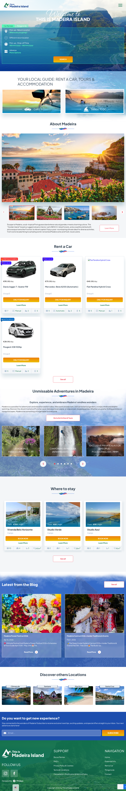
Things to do (109, 770)
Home (107, 757)
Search (63, 59)
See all (63, 379)
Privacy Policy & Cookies (63, 765)
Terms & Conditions (61, 770)
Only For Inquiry (21, 300)
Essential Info (110, 761)
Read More (28, 652)
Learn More (109, 228)
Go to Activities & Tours (63, 418)
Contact (108, 774)
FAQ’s (56, 761)
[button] (122, 212)
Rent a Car (109, 765)
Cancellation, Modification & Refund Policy (71, 774)
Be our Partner (59, 757)
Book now (23, 538)
